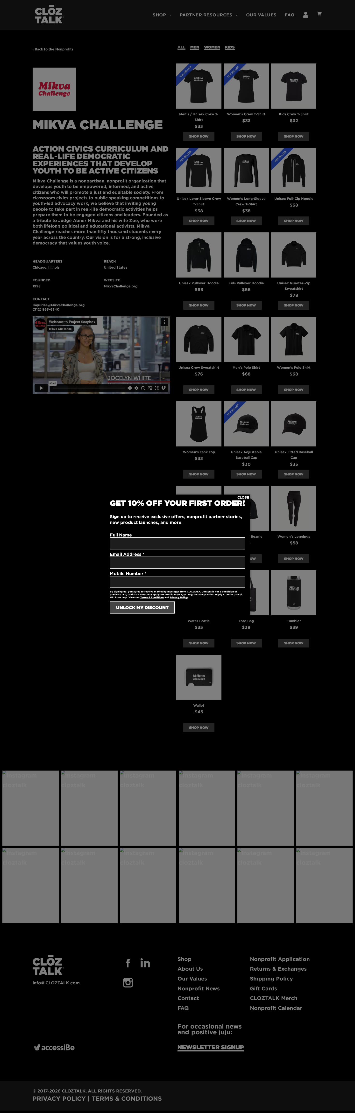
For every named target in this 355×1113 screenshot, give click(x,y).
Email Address (127, 554)
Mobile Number (128, 573)
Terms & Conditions (152, 597)
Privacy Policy (179, 597)
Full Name (121, 535)
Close (243, 497)
